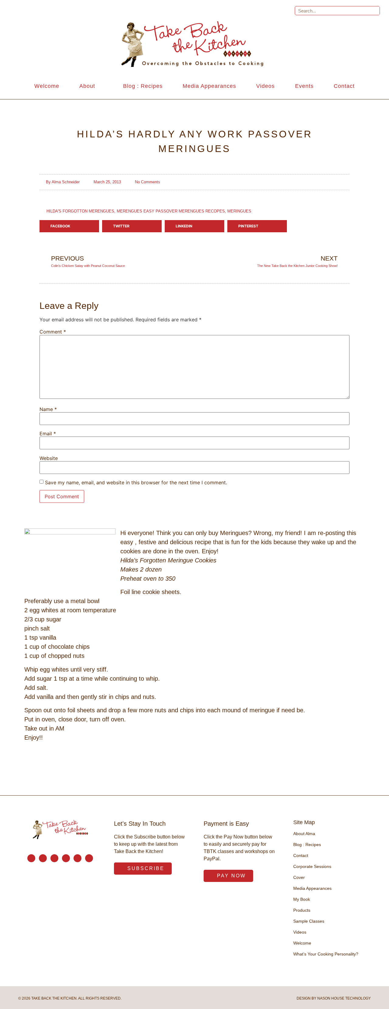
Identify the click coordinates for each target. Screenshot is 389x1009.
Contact (344, 86)
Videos (265, 86)
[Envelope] (31, 858)
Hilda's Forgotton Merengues (80, 211)
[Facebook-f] (54, 858)
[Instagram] (89, 858)
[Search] (375, 10)
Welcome (46, 86)
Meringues (239, 211)
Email (48, 433)
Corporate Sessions (312, 866)
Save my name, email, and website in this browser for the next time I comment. (136, 482)
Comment (53, 331)
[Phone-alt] (43, 858)
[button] (69, 226)
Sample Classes (308, 921)
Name (48, 409)
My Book (301, 899)
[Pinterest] (77, 858)
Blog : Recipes (143, 86)
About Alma (304, 833)
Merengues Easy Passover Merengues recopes (171, 211)
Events (304, 86)
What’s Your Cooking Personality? (325, 954)
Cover (299, 877)
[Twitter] (66, 858)
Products (301, 910)
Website (49, 458)
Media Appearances (209, 86)
